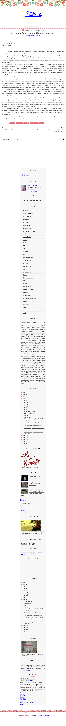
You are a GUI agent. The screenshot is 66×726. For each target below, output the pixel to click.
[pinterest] (40, 200)
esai (24, 245)
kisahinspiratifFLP (27, 266)
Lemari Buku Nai (27, 272)
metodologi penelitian (28, 289)
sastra (24, 310)
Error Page (22, 698)
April (25, 607)
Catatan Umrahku (27, 237)
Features (22, 694)
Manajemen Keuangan (28, 278)
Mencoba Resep (27, 286)
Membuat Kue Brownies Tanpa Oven (32, 423)
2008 (24, 443)
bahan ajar (25, 210)
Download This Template (26, 702)
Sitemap (22, 697)
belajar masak (26, 219)
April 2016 (27, 417)
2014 (24, 437)
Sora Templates (26, 715)
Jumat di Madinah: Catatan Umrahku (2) (33, 425)
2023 (24, 396)
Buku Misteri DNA (27, 228)
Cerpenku (25, 240)
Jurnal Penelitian (27, 260)
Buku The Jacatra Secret (29, 231)
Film (24, 248)
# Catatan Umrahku (39, 30)
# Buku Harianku (29, 30)
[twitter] (27, 200)
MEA (24, 281)
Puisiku (24, 307)
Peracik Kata (24, 512)
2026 (24, 392)
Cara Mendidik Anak (27, 234)
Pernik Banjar (26, 304)
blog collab (25, 222)
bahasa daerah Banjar (28, 213)
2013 (24, 439)
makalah (25, 275)
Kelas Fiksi (25, 263)
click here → (28, 670)
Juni (25, 605)
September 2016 (29, 411)
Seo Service (23, 699)
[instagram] (37, 200)
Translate (31, 680)
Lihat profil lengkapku (32, 191)
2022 (24, 398)
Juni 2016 (27, 415)
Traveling (25, 313)
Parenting (25, 301)
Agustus (26, 603)
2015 (24, 435)
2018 (24, 406)
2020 (24, 402)
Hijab (24, 254)
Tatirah (33, 14)
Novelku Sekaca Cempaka (29, 298)
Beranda (23, 174)
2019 (24, 404)
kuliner (24, 269)
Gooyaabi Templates (44, 715)
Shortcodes (23, 695)
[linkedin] (34, 200)
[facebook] (24, 200)
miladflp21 (25, 292)
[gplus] (31, 200)
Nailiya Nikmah (32, 185)
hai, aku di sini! (24, 177)
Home (21, 693)
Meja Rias (25, 283)
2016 (24, 410)
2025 (24, 394)
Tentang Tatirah (25, 175)
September (27, 601)
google (23, 510)
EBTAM (24, 243)
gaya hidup (25, 251)
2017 (24, 408)
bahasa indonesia (27, 216)
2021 (24, 400)
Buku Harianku (26, 225)
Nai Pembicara (26, 295)
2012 (24, 441)
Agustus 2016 (28, 413)
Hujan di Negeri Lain (28, 257)
